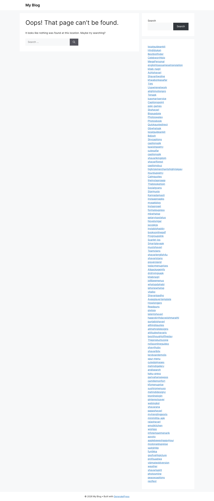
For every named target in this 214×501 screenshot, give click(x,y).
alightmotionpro (157, 91)
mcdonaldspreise (158, 444)
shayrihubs (154, 347)
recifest (152, 481)
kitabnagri (153, 276)
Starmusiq (154, 191)
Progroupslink (156, 236)
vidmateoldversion (158, 462)
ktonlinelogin (155, 395)
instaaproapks (156, 198)
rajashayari (154, 421)
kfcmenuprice (155, 384)
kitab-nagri (154, 68)
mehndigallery (156, 366)
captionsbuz (155, 165)
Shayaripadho (156, 295)
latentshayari (155, 314)
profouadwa (155, 458)
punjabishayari (156, 321)
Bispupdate (154, 113)
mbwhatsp (154, 213)
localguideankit (156, 46)
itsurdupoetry (155, 172)
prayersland (155, 262)
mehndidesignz (157, 392)
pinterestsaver (156, 399)
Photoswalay (155, 117)
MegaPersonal (156, 61)
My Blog (32, 5)
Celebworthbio (156, 57)
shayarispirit (155, 470)
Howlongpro (155, 302)
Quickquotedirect (158, 124)
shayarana (154, 406)
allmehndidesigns (158, 328)
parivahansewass (158, 377)
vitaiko (151, 291)
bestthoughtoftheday (160, 336)
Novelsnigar (155, 221)
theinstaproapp (156, 180)
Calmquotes (155, 176)
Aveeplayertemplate (159, 299)
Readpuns (154, 306)
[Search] (74, 42)
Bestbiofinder (155, 54)
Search (152, 20)
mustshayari (155, 247)
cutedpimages (156, 362)
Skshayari (153, 109)
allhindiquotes (156, 325)
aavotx (152, 436)
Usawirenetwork (157, 87)
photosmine (154, 473)
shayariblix (154, 351)
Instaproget (154, 206)
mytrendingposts (157, 414)
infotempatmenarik (159, 433)
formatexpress (156, 210)
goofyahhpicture (157, 455)
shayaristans (155, 258)
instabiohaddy (156, 228)
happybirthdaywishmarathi (163, 317)
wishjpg (152, 429)
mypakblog (154, 202)
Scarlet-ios (154, 239)
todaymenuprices (158, 265)
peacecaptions (156, 477)
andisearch (154, 369)
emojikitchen (155, 425)
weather (152, 466)
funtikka (152, 451)
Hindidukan (154, 50)
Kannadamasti (156, 195)
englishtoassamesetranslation (165, 65)
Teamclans (154, 250)
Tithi (150, 83)
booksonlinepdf (157, 232)
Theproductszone (158, 340)
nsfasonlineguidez (158, 343)
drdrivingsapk (156, 273)
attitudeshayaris (157, 332)
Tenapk (152, 94)
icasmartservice (157, 98)
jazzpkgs (153, 224)
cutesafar (153, 150)
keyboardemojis (157, 354)
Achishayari (154, 72)
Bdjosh (152, 135)
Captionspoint (156, 102)
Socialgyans (155, 187)
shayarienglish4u (158, 254)
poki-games (155, 106)
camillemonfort (156, 381)
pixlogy (152, 310)
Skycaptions (155, 139)
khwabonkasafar (157, 80)
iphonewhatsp (156, 288)
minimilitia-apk (156, 418)
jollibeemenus (156, 280)
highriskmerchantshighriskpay (165, 169)
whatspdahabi (156, 284)
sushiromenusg (157, 388)
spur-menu (154, 358)
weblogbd (154, 403)
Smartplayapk (156, 243)
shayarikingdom (157, 158)
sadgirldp (153, 447)
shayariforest (155, 161)
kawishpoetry (155, 146)
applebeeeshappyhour (161, 440)
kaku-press (154, 373)
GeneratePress (121, 496)
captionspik (154, 143)
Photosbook (155, 120)
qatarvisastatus (157, 217)
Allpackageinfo (156, 269)
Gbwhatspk (154, 128)
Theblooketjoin (156, 184)
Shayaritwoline (156, 76)
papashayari (155, 410)
